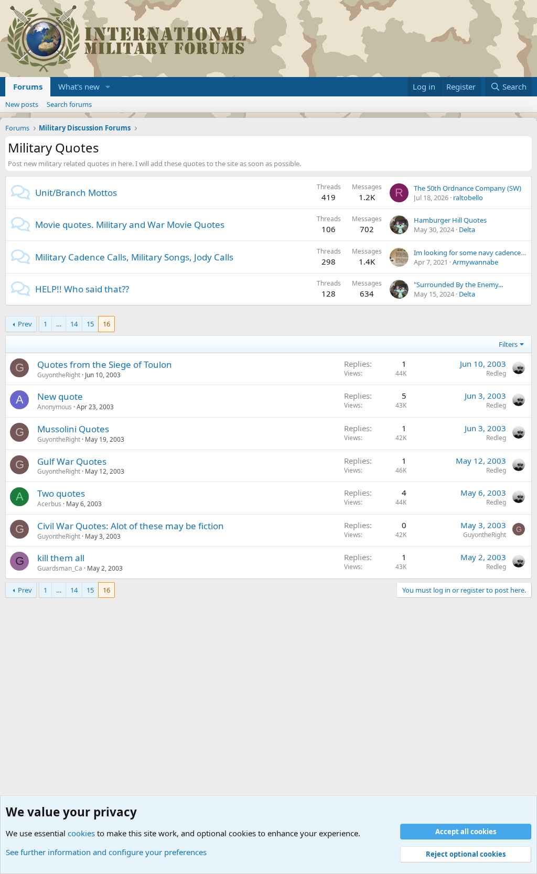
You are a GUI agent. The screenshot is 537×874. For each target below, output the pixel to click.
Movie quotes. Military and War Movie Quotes (129, 224)
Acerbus (49, 503)
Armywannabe (475, 262)
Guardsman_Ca (59, 568)
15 (90, 324)
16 (106, 324)
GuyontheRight (58, 374)
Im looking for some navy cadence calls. (475, 252)
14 (74, 324)
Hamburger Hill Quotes (450, 220)
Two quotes (61, 493)
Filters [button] (508, 344)
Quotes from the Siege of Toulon (104, 364)
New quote (60, 396)
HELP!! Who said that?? (82, 289)
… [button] (58, 324)
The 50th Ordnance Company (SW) (467, 188)
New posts (21, 104)
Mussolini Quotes (73, 429)
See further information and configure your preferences (106, 852)
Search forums (69, 104)
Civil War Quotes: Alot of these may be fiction (130, 526)
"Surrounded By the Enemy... (458, 284)
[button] (108, 86)
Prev (25, 324)
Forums (27, 86)
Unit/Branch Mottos (76, 193)
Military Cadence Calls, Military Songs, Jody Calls (134, 257)
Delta (467, 229)
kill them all (60, 558)
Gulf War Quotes (71, 461)
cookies (81, 833)
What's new (79, 86)
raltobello (468, 197)
